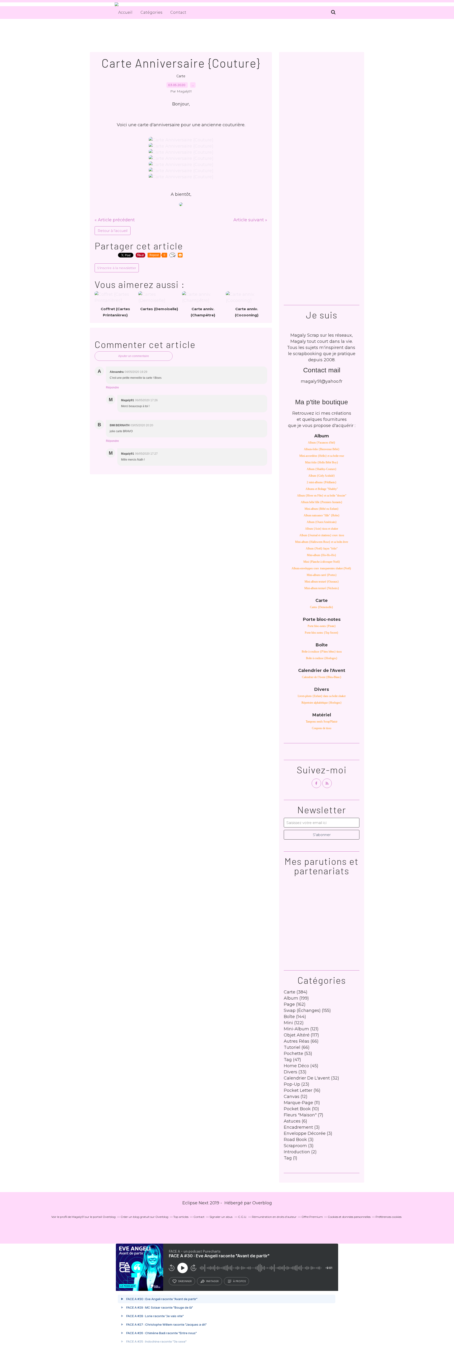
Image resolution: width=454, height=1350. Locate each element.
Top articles (180, 1217)
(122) (294, 1022)
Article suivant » (250, 219)
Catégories (151, 12)
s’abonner (185, 1281)
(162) (295, 1004)
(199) (296, 998)
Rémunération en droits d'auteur (274, 1217)
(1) (290, 1158)
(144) (295, 1016)
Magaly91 (78, 1217)
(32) (311, 1078)
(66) (301, 1041)
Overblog (262, 1203)
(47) (292, 1059)
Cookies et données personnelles (349, 1217)
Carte (180, 76)
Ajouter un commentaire (133, 356)
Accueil (125, 12)
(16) (302, 1090)
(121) (301, 1029)
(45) (301, 1065)
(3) (302, 1127)
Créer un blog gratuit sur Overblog (144, 1217)
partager (212, 1281)
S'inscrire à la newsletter (116, 268)
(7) (303, 1115)
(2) (300, 1151)
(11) (302, 1102)
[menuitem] (125, 12)
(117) (301, 1035)
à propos (239, 1281)
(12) (295, 1096)
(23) (296, 1084)
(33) (295, 1072)
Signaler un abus (221, 1217)
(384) (295, 992)
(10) (301, 1108)
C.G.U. (242, 1217)
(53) (298, 1053)
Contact (178, 12)
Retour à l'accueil (112, 230)
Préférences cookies (388, 1217)
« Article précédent (115, 219)
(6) (295, 1121)
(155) (307, 1010)
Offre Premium (312, 1217)
